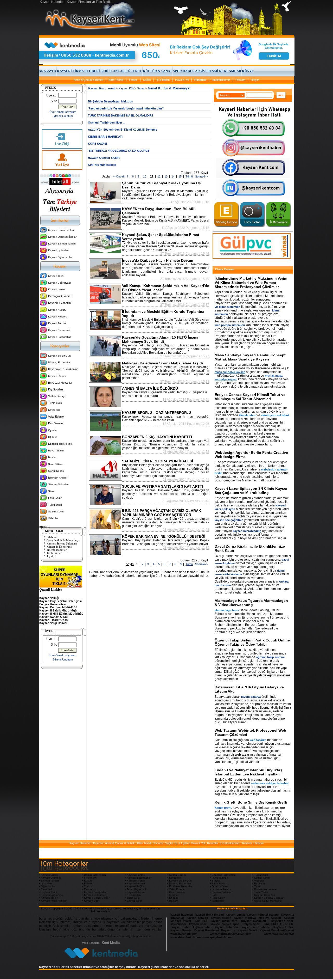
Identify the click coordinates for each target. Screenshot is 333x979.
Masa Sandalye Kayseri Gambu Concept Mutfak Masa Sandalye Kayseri (250, 357)
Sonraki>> (201, 176)
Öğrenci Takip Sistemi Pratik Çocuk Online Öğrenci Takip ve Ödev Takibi (252, 642)
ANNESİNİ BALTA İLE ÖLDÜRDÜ (150, 388)
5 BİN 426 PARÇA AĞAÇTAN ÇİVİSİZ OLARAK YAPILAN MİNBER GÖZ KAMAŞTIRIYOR (161, 513)
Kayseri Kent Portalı (101, 88)
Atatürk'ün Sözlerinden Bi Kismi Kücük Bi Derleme (122, 129)
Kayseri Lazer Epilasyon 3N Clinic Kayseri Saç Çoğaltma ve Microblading (252, 490)
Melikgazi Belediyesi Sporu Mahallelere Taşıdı (162, 363)
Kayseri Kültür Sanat (131, 88)
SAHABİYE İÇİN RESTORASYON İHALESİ (157, 461)
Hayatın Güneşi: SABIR (104, 157)
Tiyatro (51, 556)
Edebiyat (52, 537)
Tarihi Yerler (54, 552)
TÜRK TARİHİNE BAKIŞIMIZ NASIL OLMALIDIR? (120, 115)
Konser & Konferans (59, 546)
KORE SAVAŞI (97, 143)
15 (180, 176)
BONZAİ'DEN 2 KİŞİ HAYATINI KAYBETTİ (157, 437)
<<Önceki (119, 176)
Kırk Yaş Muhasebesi (102, 164)
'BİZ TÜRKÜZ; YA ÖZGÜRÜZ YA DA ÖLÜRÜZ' (119, 150)
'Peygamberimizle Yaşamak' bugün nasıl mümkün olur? (126, 108)
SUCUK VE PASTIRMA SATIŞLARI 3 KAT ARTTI (162, 486)
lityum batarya (251, 696)
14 (173, 176)
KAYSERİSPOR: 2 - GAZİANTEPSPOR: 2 (156, 413)
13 (166, 176)
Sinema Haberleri (57, 549)
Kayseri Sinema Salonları (62, 543)
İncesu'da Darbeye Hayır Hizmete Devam (157, 260)
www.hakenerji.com (183, 933)
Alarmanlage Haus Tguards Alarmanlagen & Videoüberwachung (251, 602)
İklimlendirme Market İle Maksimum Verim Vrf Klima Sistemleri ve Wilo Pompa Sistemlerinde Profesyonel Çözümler (251, 282)
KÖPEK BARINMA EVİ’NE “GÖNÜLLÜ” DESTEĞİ (163, 536)
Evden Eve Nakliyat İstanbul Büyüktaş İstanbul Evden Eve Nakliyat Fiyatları (248, 772)
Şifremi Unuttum (63, 116)
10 (145, 176)
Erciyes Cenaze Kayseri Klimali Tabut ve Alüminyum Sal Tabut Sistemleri (250, 397)
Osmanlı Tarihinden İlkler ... (106, 122)
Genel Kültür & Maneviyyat (63, 540)
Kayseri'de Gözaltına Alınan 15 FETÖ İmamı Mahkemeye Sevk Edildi (160, 339)
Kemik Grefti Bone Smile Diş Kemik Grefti (251, 802)
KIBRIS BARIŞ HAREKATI (105, 136)
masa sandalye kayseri (230, 372)
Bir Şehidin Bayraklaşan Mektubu (110, 101)
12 (159, 176)
